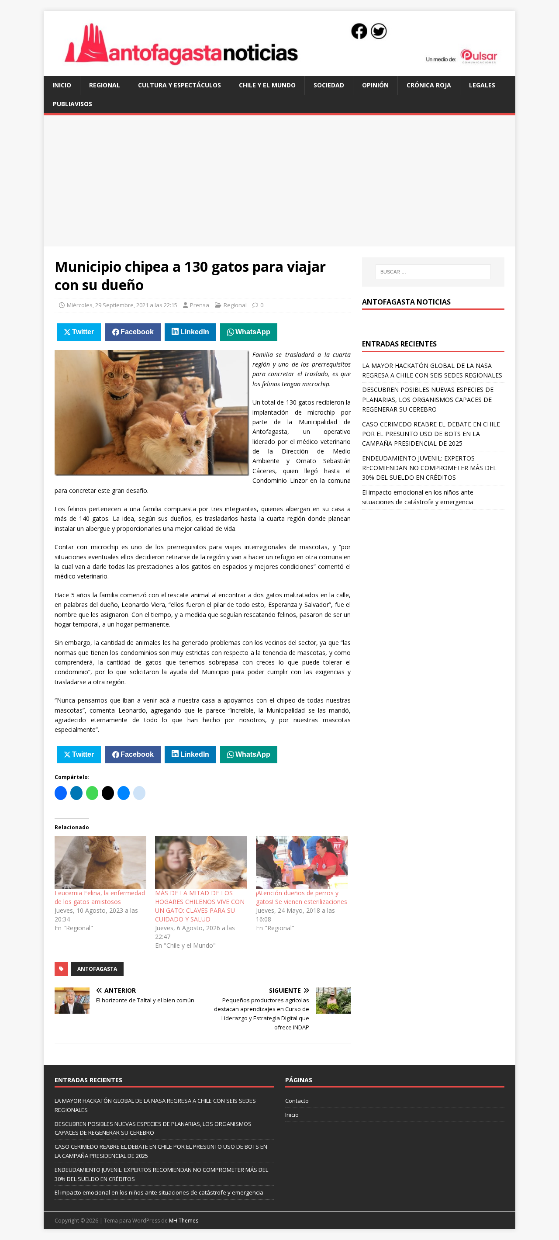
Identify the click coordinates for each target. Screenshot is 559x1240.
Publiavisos (72, 104)
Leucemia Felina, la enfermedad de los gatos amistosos (100, 897)
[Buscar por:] (433, 271)
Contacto (297, 1101)
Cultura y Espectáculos (179, 85)
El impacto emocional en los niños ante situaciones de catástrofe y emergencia (159, 1192)
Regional (104, 85)
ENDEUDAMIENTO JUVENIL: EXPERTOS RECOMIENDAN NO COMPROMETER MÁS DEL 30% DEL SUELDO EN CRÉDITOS (429, 468)
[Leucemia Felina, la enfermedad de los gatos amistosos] (100, 862)
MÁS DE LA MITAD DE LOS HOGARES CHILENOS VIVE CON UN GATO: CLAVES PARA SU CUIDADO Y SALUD (200, 906)
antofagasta (97, 969)
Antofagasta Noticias (406, 302)
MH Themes (183, 1220)
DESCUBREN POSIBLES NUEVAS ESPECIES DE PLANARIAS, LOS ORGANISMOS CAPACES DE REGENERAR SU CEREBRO (427, 399)
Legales (482, 85)
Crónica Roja (429, 85)
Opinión (375, 85)
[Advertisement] (279, 181)
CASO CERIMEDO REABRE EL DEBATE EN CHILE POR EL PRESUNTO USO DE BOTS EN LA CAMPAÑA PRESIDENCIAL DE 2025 (431, 434)
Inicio (61, 85)
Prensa (199, 305)
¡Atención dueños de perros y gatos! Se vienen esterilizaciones (301, 897)
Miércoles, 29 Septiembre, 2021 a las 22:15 (122, 305)
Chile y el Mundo (267, 85)
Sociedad (329, 85)
